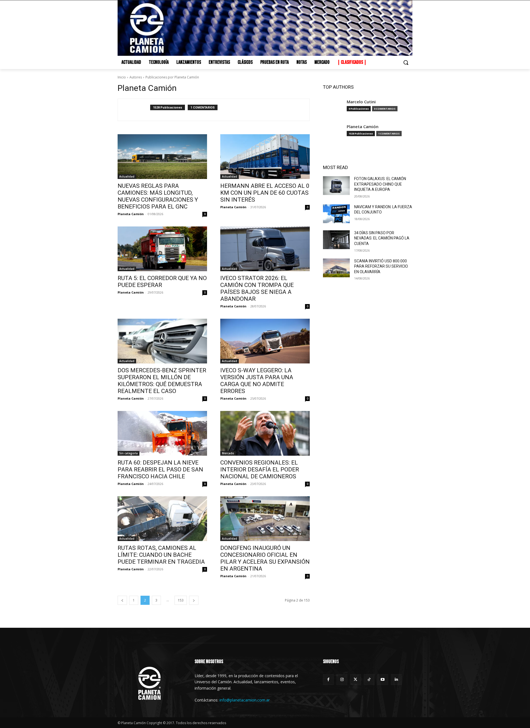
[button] (405, 62)
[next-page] (193, 600)
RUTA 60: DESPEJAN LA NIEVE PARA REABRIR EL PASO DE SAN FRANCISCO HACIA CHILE (160, 469)
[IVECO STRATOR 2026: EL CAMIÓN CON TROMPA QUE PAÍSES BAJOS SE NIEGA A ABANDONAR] (265, 248)
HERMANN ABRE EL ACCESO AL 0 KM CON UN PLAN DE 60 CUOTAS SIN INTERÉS (264, 193)
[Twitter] (355, 679)
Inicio (122, 77)
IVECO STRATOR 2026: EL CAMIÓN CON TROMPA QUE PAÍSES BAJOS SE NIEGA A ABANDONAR (257, 288)
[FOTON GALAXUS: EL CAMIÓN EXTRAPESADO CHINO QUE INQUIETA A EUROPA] (336, 185)
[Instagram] (341, 679)
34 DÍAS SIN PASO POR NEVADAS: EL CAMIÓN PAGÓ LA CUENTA (381, 238)
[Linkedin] (396, 679)
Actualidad (126, 176)
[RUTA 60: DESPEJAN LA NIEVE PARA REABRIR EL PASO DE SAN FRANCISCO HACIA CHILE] (162, 433)
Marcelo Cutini (361, 101)
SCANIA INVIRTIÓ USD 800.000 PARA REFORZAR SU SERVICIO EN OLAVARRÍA (381, 266)
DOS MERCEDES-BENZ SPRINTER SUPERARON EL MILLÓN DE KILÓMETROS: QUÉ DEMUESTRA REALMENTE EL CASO (162, 380)
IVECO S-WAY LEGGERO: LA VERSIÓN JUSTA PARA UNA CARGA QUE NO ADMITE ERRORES (256, 380)
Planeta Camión (131, 214)
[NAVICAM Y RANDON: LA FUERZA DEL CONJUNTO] (336, 213)
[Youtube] (382, 679)
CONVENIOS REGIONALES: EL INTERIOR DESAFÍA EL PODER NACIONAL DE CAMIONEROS (259, 469)
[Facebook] (328, 679)
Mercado (228, 453)
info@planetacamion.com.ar (244, 700)
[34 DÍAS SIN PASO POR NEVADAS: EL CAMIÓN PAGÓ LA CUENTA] (336, 239)
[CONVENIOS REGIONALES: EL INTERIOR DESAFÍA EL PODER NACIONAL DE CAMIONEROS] (265, 433)
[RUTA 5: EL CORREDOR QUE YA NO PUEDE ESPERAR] (162, 248)
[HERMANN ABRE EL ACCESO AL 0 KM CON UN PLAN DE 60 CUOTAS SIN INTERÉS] (265, 156)
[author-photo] (137, 110)
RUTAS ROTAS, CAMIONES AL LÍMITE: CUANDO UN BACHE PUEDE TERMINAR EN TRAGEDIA (161, 555)
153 (181, 600)
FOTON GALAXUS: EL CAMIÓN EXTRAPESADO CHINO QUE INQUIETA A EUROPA (380, 184)
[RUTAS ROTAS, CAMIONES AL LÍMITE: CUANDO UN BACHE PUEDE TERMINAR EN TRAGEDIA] (162, 518)
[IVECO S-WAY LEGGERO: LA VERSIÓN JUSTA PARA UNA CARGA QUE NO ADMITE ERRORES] (265, 341)
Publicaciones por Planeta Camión (172, 77)
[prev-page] (122, 600)
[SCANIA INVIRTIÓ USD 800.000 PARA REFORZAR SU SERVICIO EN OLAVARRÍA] (336, 268)
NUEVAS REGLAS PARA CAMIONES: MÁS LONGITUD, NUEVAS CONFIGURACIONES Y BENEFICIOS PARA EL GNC (158, 196)
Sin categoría (128, 453)
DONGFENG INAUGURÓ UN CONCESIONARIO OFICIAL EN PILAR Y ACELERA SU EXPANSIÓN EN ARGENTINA (265, 558)
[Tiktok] (369, 679)
